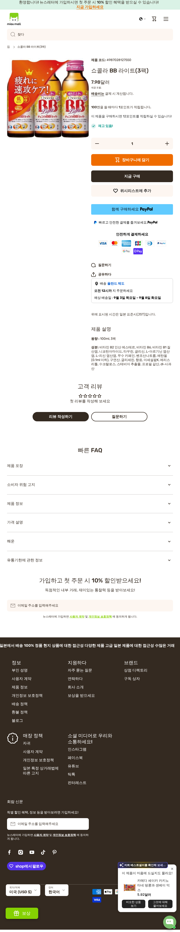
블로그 (17, 720)
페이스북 (75, 757)
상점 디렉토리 (135, 670)
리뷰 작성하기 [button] (60, 416)
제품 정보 (20, 687)
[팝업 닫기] (172, 868)
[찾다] (11, 34)
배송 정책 (20, 704)
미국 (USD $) (20, 892)
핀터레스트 (77, 782)
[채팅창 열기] (169, 922)
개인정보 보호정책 (27, 695)
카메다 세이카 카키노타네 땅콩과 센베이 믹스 (153, 885)
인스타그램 (77, 749)
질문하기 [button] (119, 416)
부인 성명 (20, 670)
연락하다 (75, 678)
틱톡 (71, 774)
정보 (16, 662)
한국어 (54, 892)
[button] (142, 19)
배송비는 (97, 94)
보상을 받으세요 (81, 695)
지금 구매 (132, 176)
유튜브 (73, 766)
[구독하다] (167, 605)
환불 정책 (20, 712)
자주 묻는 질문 (80, 670)
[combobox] (90, 34)
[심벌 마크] (14, 19)
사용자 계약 (21, 678)
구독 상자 (132, 678)
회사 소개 (76, 687)
